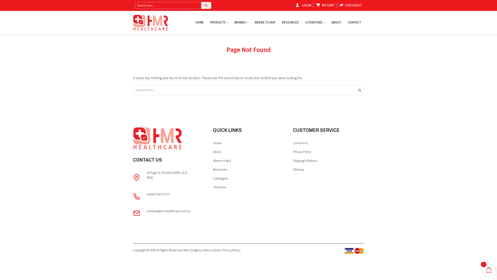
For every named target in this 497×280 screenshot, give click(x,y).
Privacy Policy (302, 152)
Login (306, 5)
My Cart (328, 5)
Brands (240, 22)
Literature (313, 22)
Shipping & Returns (305, 160)
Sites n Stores (212, 250)
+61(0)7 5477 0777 (158, 194)
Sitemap (298, 169)
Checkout (353, 5)
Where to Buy (265, 22)
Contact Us (300, 143)
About (336, 22)
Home (199, 22)
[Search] (359, 90)
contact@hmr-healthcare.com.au (168, 211)
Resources (290, 22)
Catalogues (220, 178)
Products (218, 22)
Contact (354, 22)
